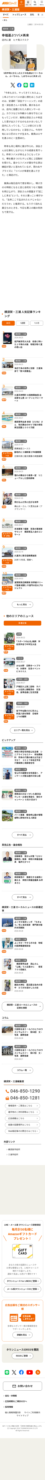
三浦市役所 (13, 1154)
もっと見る (22, 604)
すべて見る (22, 835)
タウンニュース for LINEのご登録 (22, 1281)
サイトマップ (22, 1415)
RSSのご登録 (22, 1356)
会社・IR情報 (11, 1396)
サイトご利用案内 (32, 1412)
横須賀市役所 (14, 1149)
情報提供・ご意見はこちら (20, 1106)
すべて (6, 14)
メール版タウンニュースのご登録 (22, 1289)
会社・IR (28, 5)
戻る (5, 20)
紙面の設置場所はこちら (19, 1125)
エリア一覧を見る (22, 730)
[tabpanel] (23, 61)
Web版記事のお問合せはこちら (22, 1131)
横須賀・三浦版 (10, 9)
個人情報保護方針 (13, 1412)
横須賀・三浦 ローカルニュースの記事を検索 (22, 1006)
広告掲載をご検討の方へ (16, 1401)
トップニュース (19, 14)
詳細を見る (22, 1335)
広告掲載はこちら (16, 1118)
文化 (32, 14)
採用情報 (9, 1407)
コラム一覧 (22, 1070)
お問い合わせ (25, 1386)
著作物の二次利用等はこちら (21, 1112)
